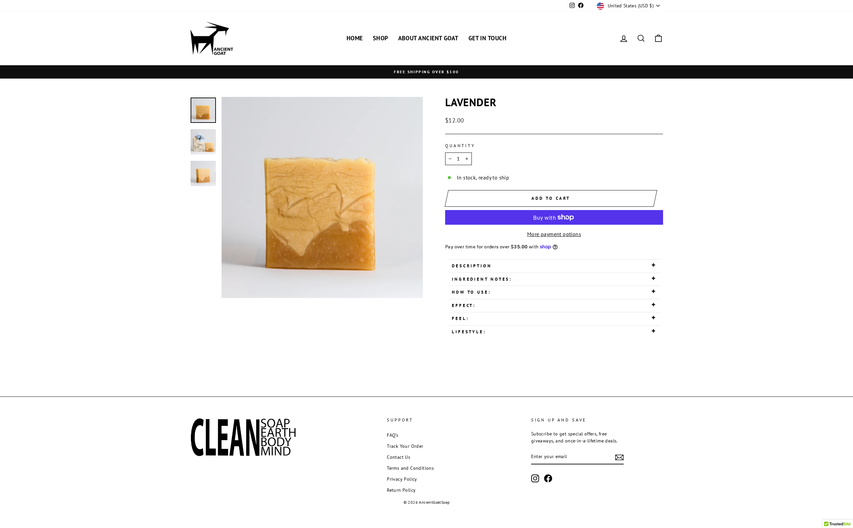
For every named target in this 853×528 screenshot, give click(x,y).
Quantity (460, 145)
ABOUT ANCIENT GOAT (428, 38)
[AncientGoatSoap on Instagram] (535, 478)
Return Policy (401, 490)
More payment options (554, 234)
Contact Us (398, 457)
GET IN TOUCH (487, 38)
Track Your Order (405, 446)
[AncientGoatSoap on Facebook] (548, 478)
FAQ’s (392, 435)
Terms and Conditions (410, 468)
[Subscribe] (619, 457)
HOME (355, 38)
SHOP (380, 38)
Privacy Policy (402, 479)
